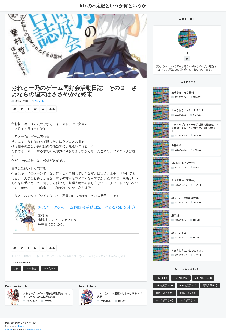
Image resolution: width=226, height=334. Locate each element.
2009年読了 (164, 292)
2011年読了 (187, 300)
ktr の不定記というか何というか (113, 6)
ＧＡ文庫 (180, 277)
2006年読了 (188, 292)
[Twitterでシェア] (21, 109)
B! (14, 108)
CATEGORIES (21, 262)
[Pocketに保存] (43, 109)
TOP (17, 256)
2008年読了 (187, 285)
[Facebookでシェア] (28, 109)
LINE (51, 108)
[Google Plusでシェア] (35, 109)
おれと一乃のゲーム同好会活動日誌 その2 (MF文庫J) (86, 207)
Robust (8, 329)
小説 (16, 268)
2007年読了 (164, 300)
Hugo (21, 326)
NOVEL (39, 100)
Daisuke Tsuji (33, 329)
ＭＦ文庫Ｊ (49, 268)
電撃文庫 (210, 285)
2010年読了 (31, 268)
